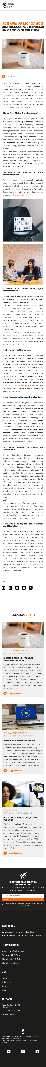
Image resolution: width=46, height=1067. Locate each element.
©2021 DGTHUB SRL (9, 1040)
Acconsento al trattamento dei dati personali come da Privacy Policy (24, 904)
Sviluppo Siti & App (11, 955)
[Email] (24, 588)
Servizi (5, 986)
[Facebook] (3, 588)
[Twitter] (17, 588)
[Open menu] (42, 5)
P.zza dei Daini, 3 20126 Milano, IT (12, 1006)
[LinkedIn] (10, 588)
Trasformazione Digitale (23, 195)
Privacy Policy (22, 1040)
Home (4, 978)
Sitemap (4, 1042)
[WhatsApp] (31, 588)
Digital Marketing (10, 963)
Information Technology (12, 951)
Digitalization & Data (11, 959)
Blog (4, 990)
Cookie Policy (33, 1040)
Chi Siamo (6, 982)
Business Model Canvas (13, 385)
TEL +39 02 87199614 (11, 1011)
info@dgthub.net (9, 1015)
